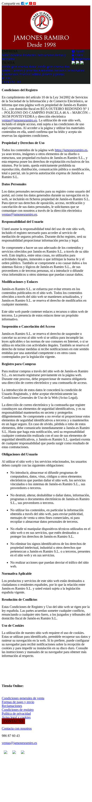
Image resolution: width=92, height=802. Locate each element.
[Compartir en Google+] (31, 3)
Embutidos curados (51, 70)
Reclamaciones (12, 706)
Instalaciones (45, 55)
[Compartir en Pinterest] (34, 3)
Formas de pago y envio (18, 702)
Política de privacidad (16, 713)
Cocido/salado (75, 70)
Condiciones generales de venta (23, 698)
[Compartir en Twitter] (27, 3)
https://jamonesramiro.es (71, 150)
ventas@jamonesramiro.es (19, 120)
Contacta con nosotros (17, 728)
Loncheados (10, 74)
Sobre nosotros (12, 55)
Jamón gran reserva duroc (19, 66)
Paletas (23, 74)
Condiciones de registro (18, 709)
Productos (29, 55)
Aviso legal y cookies (16, 717)
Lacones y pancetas (24, 70)
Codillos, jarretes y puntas (46, 74)
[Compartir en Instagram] (23, 3)
